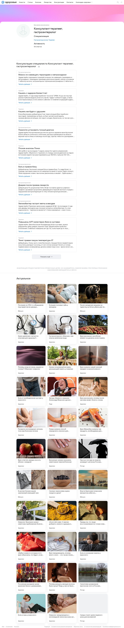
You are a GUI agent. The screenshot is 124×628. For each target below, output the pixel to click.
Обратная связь (78, 626)
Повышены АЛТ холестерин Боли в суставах (39, 222)
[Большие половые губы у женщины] (62, 298)
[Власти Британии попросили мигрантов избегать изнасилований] (93, 484)
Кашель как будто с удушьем (31, 112)
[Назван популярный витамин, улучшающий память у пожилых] (62, 360)
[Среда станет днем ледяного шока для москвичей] (93, 608)
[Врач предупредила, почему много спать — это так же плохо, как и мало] (62, 546)
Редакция (47, 626)
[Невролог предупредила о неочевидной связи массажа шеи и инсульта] (62, 608)
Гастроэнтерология (41, 40)
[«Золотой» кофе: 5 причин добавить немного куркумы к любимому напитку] (62, 515)
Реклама (16, 626)
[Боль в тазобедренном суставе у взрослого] (31, 391)
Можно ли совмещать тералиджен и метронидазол (42, 75)
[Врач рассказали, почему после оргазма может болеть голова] (93, 391)
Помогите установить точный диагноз (36, 130)
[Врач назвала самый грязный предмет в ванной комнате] (93, 360)
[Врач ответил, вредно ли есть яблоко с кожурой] (31, 453)
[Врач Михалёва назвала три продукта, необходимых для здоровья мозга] (93, 422)
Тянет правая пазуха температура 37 (35, 240)
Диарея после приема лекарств (33, 185)
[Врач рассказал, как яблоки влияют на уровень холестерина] (93, 329)
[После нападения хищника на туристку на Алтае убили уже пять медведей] (93, 298)
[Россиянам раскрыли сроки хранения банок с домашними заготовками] (31, 577)
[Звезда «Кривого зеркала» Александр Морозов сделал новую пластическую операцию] (62, 391)
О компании (9, 626)
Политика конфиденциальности (112, 626)
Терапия (51, 40)
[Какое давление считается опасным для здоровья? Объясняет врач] (31, 329)
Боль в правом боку (27, 167)
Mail (3, 626)
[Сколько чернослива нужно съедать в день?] (62, 484)
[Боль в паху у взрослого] (31, 608)
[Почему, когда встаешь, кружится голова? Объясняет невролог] (31, 360)
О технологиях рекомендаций (92, 626)
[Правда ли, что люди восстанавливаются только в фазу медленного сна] (93, 515)
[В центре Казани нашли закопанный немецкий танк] (31, 484)
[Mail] (3, 2)
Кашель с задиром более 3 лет (32, 93)
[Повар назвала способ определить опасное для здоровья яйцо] (62, 422)
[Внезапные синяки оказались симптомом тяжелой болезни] (62, 453)
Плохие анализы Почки (29, 148)
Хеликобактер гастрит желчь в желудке (36, 204)
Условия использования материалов (61, 626)
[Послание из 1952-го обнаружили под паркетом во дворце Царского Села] (31, 298)
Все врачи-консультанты (41, 25)
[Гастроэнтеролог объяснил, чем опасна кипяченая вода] (62, 329)
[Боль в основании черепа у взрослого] (93, 546)
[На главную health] (10, 2)
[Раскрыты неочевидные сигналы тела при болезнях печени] (31, 422)
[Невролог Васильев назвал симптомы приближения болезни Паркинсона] (31, 515)
